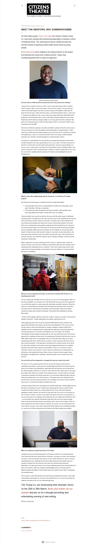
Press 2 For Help (45, 36)
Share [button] (22, 518)
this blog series (28, 52)
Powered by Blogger (50, 542)
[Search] (75, 5)
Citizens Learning (29, 520)
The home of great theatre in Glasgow (44, 16)
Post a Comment (26, 530)
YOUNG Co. (47, 520)
